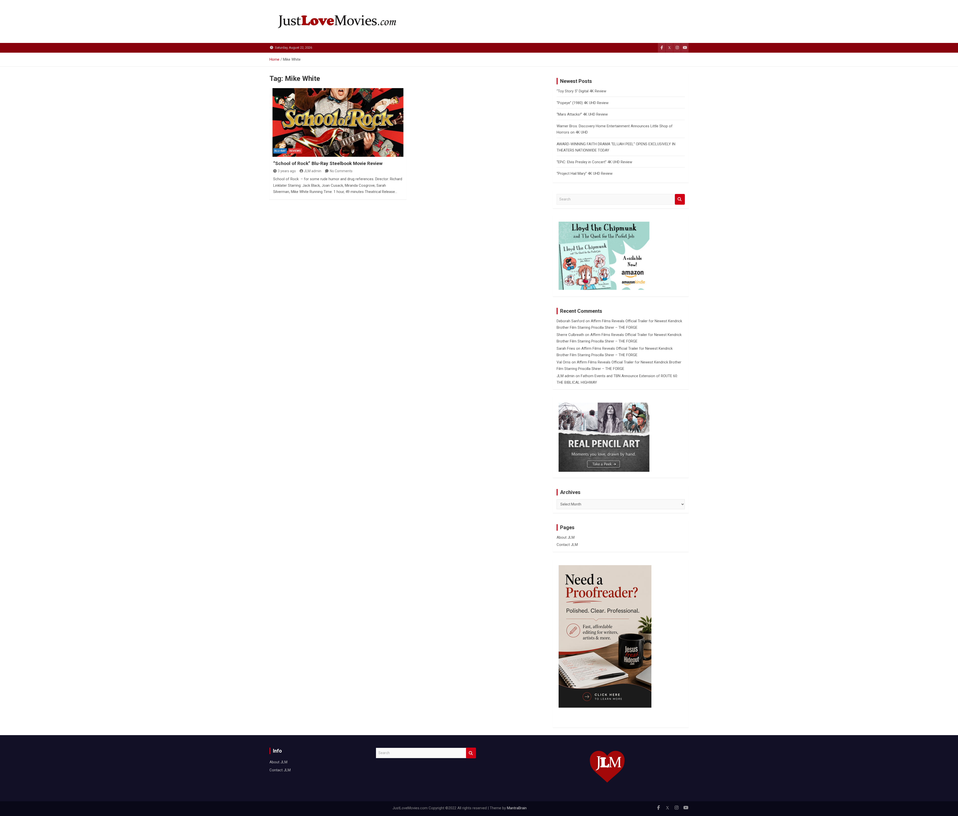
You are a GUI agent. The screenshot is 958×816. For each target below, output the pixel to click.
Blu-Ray (280, 151)
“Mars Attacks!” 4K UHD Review (582, 114)
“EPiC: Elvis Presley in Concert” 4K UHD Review (594, 162)
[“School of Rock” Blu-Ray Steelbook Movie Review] (337, 122)
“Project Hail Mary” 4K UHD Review (584, 173)
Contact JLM (567, 544)
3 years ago (287, 171)
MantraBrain (517, 808)
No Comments (341, 171)
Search (680, 199)
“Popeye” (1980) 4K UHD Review (582, 103)
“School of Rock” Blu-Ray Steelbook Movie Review (327, 163)
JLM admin (312, 171)
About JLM (566, 537)
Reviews (295, 151)
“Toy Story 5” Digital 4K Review (581, 91)
